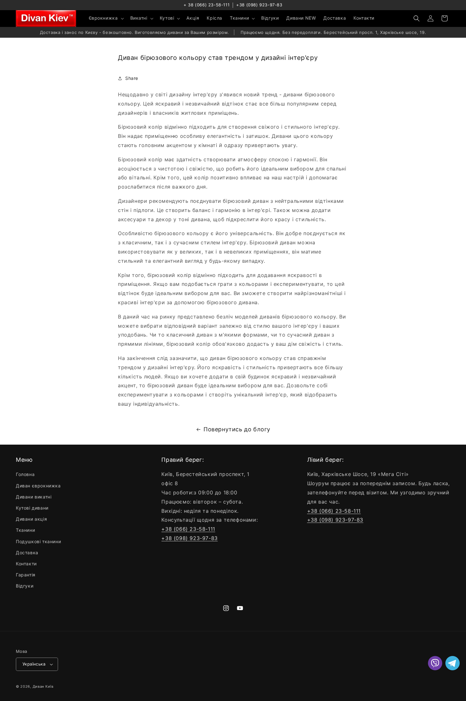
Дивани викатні (33, 496)
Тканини (25, 530)
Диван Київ (43, 686)
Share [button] (131, 78)
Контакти (26, 563)
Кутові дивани (32, 508)
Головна (25, 474)
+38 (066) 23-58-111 (188, 529)
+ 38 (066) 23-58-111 (207, 4)
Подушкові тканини (38, 541)
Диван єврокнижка (38, 485)
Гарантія (26, 574)
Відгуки (24, 585)
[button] (105, 18)
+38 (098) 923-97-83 (259, 4)
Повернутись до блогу (237, 429)
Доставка (27, 552)
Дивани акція (31, 519)
